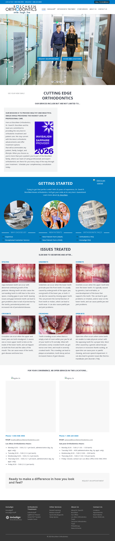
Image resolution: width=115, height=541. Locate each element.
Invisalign (9, 510)
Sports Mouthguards (56, 515)
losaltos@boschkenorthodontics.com (25, 440)
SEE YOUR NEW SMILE (16, 93)
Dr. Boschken (63, 195)
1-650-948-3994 (19, 2)
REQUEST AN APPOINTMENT (49, 59)
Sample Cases (32, 519)
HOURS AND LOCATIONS (72, 59)
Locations (96, 510)
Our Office (74, 515)
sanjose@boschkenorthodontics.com (78, 440)
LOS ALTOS (9, 2)
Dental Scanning (55, 510)
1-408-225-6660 (37, 2)
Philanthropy (75, 526)
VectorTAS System (34, 517)
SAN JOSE (28, 2)
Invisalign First (10, 512)
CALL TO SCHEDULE (102, 2)
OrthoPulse (32, 512)
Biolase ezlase (54, 512)
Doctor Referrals (98, 517)
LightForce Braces (34, 515)
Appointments (98, 512)
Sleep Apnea (53, 517)
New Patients (97, 515)
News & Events (76, 528)
